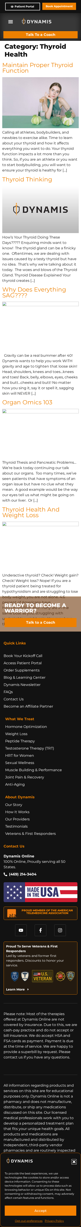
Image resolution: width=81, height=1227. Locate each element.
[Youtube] (21, 930)
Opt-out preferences (29, 1220)
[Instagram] (60, 930)
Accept (40, 1210)
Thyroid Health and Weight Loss (31, 512)
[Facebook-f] (40, 930)
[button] (74, 1162)
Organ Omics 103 (27, 402)
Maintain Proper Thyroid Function (37, 67)
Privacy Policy (54, 1220)
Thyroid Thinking (27, 179)
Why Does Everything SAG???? (34, 292)
